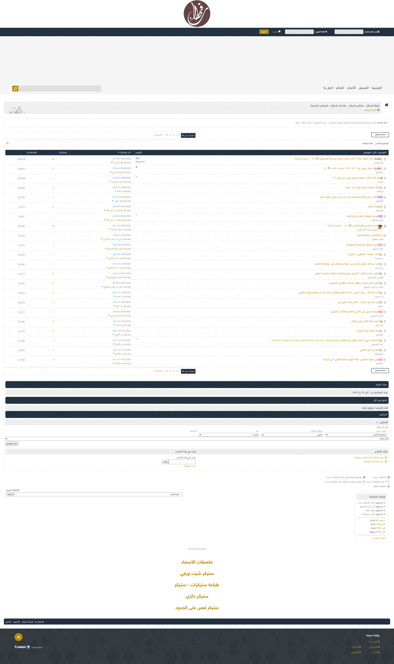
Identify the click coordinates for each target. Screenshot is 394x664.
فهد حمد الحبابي (115, 258)
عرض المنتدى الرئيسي (374, 461)
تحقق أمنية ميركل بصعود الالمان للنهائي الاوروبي (354, 283)
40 (53, 226)
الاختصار (193, 431)
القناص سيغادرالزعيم (368, 235)
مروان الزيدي (117, 172)
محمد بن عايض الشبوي (373, 287)
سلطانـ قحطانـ (117, 229)
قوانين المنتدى (378, 538)
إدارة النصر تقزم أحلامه (368, 331)
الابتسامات (380, 524)
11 (170, 135)
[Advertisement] (197, 59)
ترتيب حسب (381, 431)
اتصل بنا (328, 87)
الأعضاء (351, 87)
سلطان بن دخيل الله (114, 210)
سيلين (380, 306)
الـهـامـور (379, 172)
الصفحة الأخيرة (301, 159)
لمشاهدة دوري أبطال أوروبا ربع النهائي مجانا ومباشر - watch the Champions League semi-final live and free (325, 340)
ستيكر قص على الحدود (197, 608)
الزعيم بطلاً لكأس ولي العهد (365, 321)
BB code (379, 520)
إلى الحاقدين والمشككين (365, 225)
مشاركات (63, 152)
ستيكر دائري (197, 596)
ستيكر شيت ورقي (197, 574)
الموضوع (382, 152)
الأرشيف (16, 622)
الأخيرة (157, 135)
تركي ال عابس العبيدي (113, 239)
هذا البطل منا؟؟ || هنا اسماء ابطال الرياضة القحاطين (346, 158)
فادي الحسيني (376, 316)
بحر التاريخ (119, 335)
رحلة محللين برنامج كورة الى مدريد (362, 187)
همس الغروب (377, 239)
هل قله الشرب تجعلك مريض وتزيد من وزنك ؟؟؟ (356, 178)
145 (53, 159)
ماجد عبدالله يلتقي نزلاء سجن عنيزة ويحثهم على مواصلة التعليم (347, 264)
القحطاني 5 (118, 162)
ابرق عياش (118, 201)
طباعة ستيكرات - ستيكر (197, 585)
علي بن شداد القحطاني (367, 230)
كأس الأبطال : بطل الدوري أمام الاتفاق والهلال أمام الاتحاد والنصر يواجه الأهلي (339, 292)
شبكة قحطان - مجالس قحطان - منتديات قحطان (354, 105)
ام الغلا (380, 191)
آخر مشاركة (125, 152)
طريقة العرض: (316, 431)
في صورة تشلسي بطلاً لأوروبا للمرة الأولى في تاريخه (350, 359)
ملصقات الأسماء (197, 562)
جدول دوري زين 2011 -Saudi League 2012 (352, 168)
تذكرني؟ (275, 32)
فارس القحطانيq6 (115, 249)
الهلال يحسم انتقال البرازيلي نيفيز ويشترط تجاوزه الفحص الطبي (347, 273)
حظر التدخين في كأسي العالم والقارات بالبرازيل (354, 311)
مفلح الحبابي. (377, 249)
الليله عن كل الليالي (370, 350)
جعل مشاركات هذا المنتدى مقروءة (369, 457)
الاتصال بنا (39, 622)
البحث (374, 652)
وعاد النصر (373, 206)
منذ (257, 431)
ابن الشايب (378, 163)
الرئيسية (377, 87)
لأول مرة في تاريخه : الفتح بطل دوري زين (359, 302)
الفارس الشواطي (375, 277)
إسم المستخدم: (371, 32)
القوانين (354, 652)
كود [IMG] (380, 528)
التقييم (138, 152)
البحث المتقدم (190, 466)
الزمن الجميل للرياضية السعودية (362, 245)
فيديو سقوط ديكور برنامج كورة (362, 216)
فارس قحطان (377, 220)
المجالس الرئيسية (319, 105)
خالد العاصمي (377, 344)
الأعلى (8, 622)
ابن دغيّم (119, 306)
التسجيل (364, 87)
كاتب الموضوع (369, 152)
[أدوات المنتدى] (7, 143)
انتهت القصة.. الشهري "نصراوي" (363, 254)
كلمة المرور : (320, 32)
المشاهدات (31, 152)
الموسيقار (379, 354)
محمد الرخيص (117, 182)
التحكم (340, 87)
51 (167, 135)
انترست (380, 182)
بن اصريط (379, 258)
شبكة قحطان (27, 622)
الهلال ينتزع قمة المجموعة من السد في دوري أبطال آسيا (349, 197)
